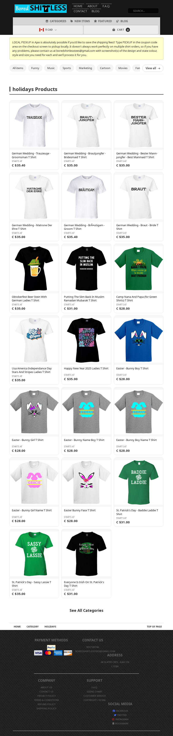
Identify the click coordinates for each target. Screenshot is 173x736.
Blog (95, 11)
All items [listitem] (18, 68)
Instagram (121, 719)
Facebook (121, 710)
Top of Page (154, 626)
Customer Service (95, 695)
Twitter (121, 715)
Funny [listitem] (35, 68)
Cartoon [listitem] (105, 68)
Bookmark (121, 723)
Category (33, 626)
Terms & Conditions (46, 700)
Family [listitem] (139, 68)
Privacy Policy (46, 695)
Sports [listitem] (67, 68)
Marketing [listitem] (85, 68)
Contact (80, 11)
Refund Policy (46, 704)
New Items (82, 21)
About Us (46, 687)
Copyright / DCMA (94, 700)
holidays (50, 626)
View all (151, 68)
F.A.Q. (106, 6)
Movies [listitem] (122, 68)
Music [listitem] (51, 68)
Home (78, 6)
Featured (105, 21)
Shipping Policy (46, 708)
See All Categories (86, 610)
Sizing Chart (94, 691)
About (92, 6)
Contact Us (46, 691)
